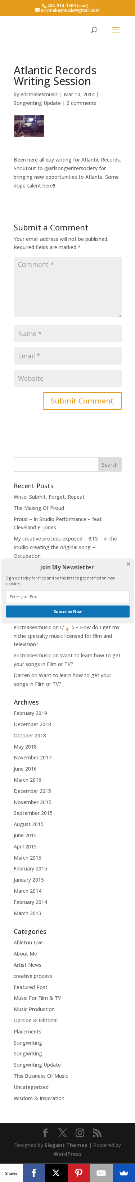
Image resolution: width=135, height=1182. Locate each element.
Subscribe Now (67, 611)
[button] (67, 567)
